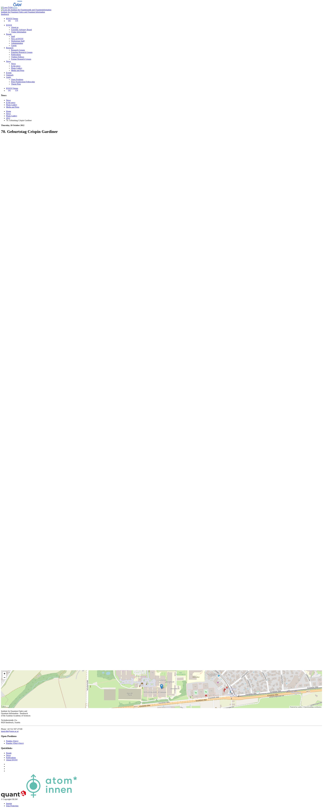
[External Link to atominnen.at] (51, 797)
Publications (16, 54)
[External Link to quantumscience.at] (13, 797)
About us (14, 27)
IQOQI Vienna (12, 18)
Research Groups (18, 50)
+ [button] (4, 673)
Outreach (9, 75)
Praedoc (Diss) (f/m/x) (15, 743)
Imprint (9, 803)
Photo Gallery (16, 68)
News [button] (8, 61)
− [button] (4, 677)
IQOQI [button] (9, 25)
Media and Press (17, 70)
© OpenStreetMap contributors (312, 707)
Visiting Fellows (17, 57)
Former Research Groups (21, 59)
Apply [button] (8, 77)
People (8, 753)
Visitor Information (18, 32)
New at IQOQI (17, 39)
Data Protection (12, 806)
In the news (15, 66)
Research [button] (9, 48)
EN (16, 21)
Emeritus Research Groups (21, 52)
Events (8, 73)
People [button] (8, 34)
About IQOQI (11, 760)
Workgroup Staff (17, 41)
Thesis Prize (16, 84)
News (13, 64)
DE (9, 21)
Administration (17, 43)
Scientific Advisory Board (21, 30)
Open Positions (17, 79)
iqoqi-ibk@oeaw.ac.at (9, 731)
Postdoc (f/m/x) (12, 741)
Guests (14, 45)
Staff (13, 36)
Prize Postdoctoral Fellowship (23, 82)
